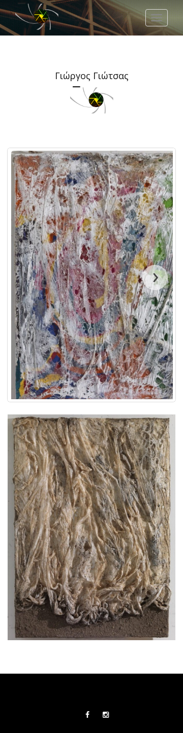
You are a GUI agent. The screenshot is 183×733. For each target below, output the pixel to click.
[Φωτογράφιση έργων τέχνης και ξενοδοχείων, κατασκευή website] (37, 17)
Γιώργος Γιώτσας (92, 76)
